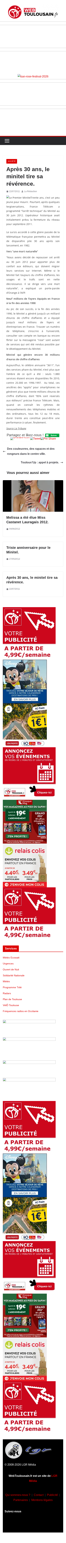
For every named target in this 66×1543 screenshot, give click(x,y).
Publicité (52, 1494)
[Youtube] (33, 1524)
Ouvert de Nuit (11, 969)
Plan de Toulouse (12, 999)
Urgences (8, 963)
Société (12, 161)
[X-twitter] (43, 1524)
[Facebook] (12, 1524)
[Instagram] (22, 1524)
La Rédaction (30, 191)
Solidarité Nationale (13, 975)
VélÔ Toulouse (11, 1005)
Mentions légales (42, 1500)
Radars (7, 993)
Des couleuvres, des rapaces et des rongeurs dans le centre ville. (31, 451)
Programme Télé (12, 987)
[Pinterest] (53, 1524)
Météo (6, 981)
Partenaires (20, 1500)
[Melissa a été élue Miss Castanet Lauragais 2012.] (33, 482)
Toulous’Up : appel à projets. (40, 462)
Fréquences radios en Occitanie (20, 1011)
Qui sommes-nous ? (17, 1494)
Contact (38, 1494)
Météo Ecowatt (11, 957)
